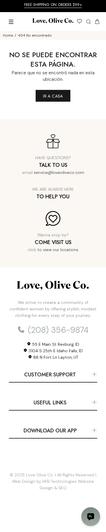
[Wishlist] (79, 22)
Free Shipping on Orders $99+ (53, 4)
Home (8, 35)
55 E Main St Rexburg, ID (55, 344)
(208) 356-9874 (57, 330)
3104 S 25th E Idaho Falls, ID (55, 350)
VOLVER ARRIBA (53, 519)
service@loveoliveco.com (59, 172)
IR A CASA (53, 96)
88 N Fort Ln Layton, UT (55, 357)
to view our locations (57, 249)
